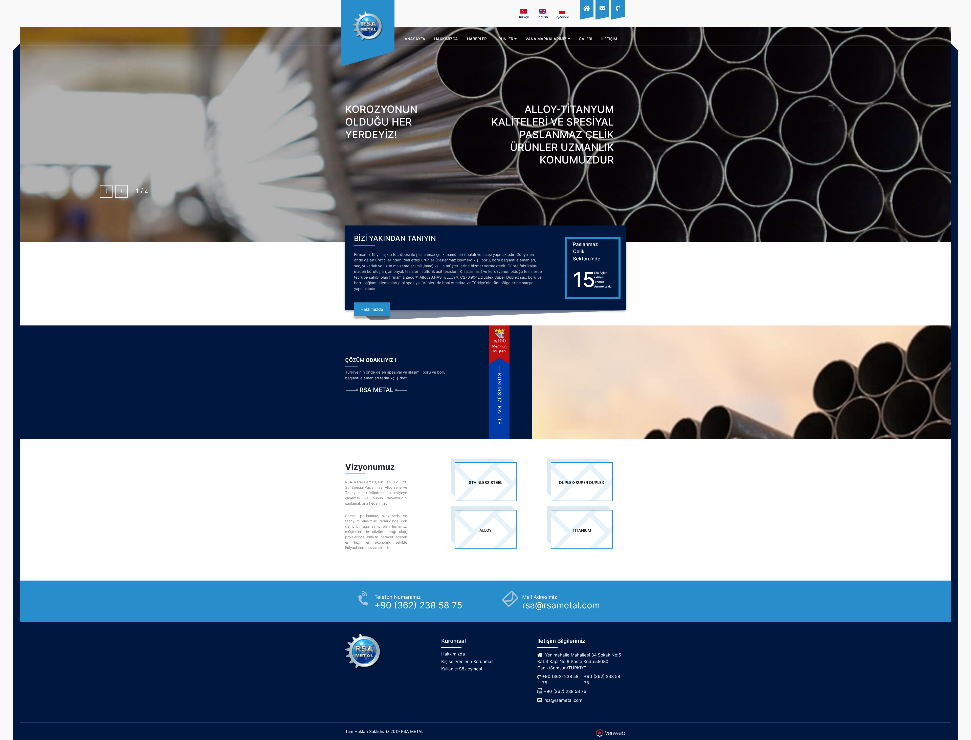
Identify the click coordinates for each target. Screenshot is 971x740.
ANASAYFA (415, 38)
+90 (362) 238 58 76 (565, 691)
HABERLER (477, 38)
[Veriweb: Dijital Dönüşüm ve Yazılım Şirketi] (610, 732)
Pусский (562, 17)
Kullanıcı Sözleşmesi (461, 668)
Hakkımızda (372, 309)
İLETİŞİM (609, 38)
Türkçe (523, 17)
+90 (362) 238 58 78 (602, 680)
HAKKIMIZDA (446, 38)
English (542, 17)
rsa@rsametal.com (563, 700)
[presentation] (106, 191)
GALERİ (585, 38)
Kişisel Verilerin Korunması (468, 661)
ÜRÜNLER (505, 38)
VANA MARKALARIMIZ (546, 38)
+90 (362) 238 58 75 (560, 680)
